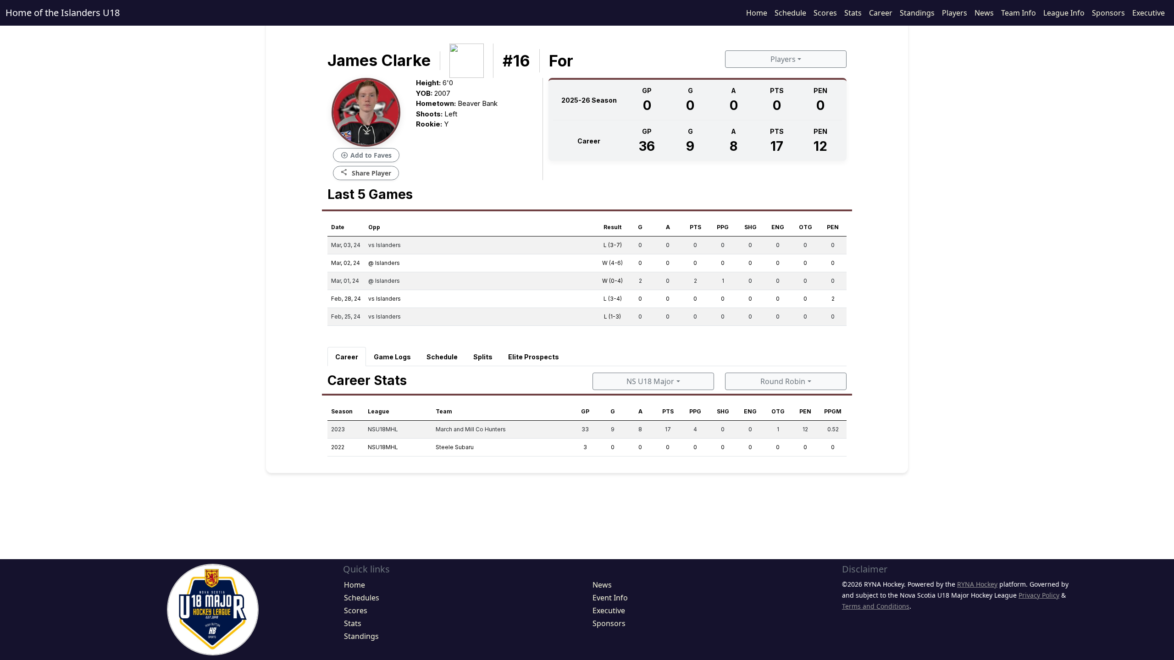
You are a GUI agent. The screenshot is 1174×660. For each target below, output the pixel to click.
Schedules (361, 598)
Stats (853, 13)
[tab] (346, 356)
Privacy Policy (1039, 595)
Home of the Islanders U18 (63, 12)
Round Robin (782, 381)
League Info (1064, 13)
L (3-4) (613, 298)
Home (756, 13)
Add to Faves (366, 155)
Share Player (366, 172)
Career (880, 13)
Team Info (1018, 13)
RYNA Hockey (977, 584)
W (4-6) (612, 262)
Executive (1148, 13)
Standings (917, 13)
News (984, 13)
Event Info (610, 598)
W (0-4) (612, 280)
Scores (825, 13)
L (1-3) (612, 316)
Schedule (790, 13)
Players (954, 13)
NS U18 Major (650, 381)
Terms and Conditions (875, 606)
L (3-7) (613, 245)
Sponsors (1108, 13)
